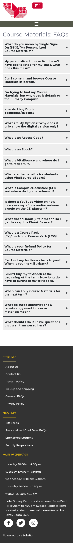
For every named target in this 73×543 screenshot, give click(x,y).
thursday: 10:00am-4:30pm (23, 486)
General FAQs (14, 396)
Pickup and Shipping (19, 389)
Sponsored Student (19, 437)
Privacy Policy (14, 403)
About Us (11, 366)
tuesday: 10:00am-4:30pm (23, 471)
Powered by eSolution (19, 535)
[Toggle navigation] (36, 24)
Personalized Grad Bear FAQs (26, 430)
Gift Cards (12, 423)
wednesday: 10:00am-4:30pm (25, 479)
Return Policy (14, 381)
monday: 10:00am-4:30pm (23, 464)
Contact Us (13, 374)
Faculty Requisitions (19, 445)
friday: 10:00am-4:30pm (21, 494)
